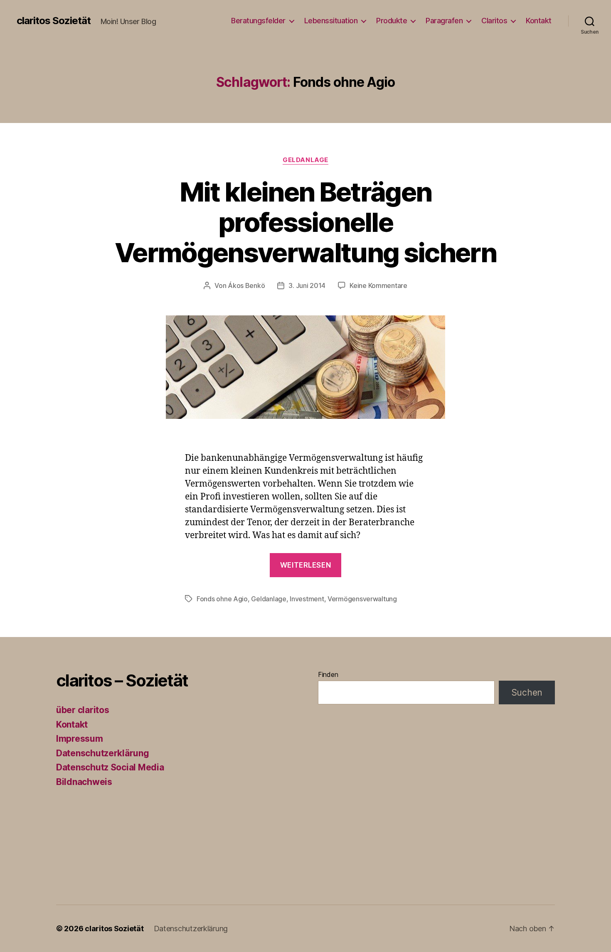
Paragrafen (444, 20)
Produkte (391, 20)
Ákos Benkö (246, 285)
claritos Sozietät (54, 21)
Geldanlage (305, 160)
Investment (307, 599)
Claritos (494, 20)
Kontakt (539, 20)
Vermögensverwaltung (362, 599)
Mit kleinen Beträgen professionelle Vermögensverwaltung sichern (305, 222)
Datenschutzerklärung (102, 753)
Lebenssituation (331, 20)
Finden (328, 674)
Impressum (79, 738)
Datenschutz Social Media (110, 767)
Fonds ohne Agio (222, 599)
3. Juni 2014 (306, 285)
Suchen (526, 692)
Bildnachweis (84, 782)
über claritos (82, 710)
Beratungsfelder (258, 20)
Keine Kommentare (378, 285)
